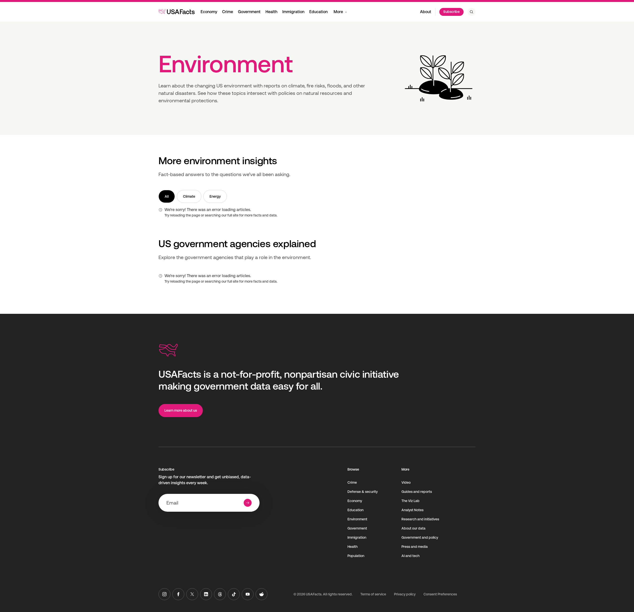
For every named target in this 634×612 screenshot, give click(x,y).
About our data (413, 528)
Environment (357, 519)
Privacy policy (405, 594)
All (167, 196)
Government (249, 11)
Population (355, 556)
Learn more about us (180, 410)
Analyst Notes (412, 510)
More (338, 11)
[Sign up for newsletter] (248, 503)
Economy (209, 11)
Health (271, 11)
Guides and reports (416, 492)
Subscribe (451, 12)
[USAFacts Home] (176, 11)
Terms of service (373, 594)
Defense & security (362, 492)
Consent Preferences (440, 594)
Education (318, 11)
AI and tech (410, 556)
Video (406, 482)
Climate (189, 196)
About (425, 11)
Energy (215, 196)
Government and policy (419, 537)
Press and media (414, 547)
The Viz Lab (410, 501)
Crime (227, 11)
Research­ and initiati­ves (420, 519)
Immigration (293, 11)
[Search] (472, 12)
